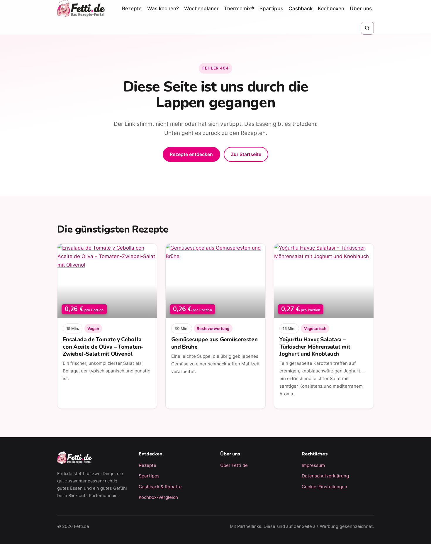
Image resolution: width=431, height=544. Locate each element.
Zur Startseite (246, 154)
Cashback (301, 8)
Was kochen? (163, 8)
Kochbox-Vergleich (158, 497)
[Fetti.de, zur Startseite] (81, 8)
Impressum (313, 465)
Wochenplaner (201, 8)
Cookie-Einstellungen (324, 486)
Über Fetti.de (234, 465)
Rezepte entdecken (191, 154)
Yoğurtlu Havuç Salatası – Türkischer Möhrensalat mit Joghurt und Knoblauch (314, 346)
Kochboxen (331, 8)
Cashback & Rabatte (160, 486)
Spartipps (271, 8)
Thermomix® (239, 8)
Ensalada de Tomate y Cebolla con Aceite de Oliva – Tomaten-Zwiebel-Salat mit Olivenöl (103, 346)
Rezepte (132, 8)
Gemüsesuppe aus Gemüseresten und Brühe (214, 343)
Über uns (361, 8)
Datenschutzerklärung (325, 476)
